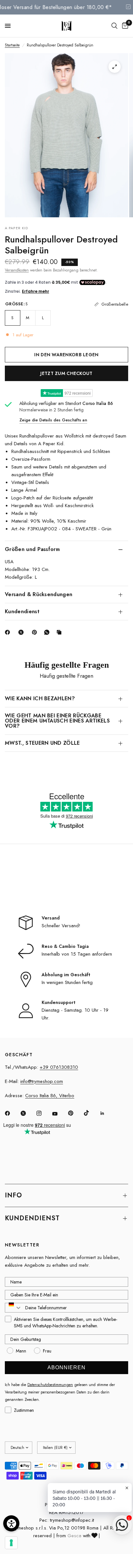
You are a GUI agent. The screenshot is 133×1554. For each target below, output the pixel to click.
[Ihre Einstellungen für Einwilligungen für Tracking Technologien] (11, 1543)
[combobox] (13, 1307)
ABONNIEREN (66, 1367)
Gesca (74, 1535)
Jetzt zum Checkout (66, 373)
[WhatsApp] (48, 632)
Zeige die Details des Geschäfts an (53, 420)
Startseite (12, 45)
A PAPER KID (16, 228)
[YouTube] (59, 1114)
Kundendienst (22, 611)
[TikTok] (91, 1113)
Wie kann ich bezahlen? (40, 698)
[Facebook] (9, 632)
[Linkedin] (107, 1113)
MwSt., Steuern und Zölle (42, 743)
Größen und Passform (32, 549)
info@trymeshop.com (41, 1081)
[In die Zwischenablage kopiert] (60, 632)
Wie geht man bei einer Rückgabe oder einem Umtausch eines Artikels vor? (57, 721)
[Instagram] (43, 1113)
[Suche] (114, 26)
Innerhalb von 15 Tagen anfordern (77, 954)
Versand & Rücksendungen (38, 594)
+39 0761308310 (59, 1067)
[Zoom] (114, 67)
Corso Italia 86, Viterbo (49, 1095)
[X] (22, 632)
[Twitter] (28, 1113)
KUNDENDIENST (32, 1218)
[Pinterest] (36, 632)
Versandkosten (17, 270)
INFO (13, 1195)
